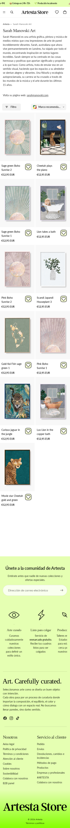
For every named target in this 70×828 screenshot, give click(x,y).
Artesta (39, 819)
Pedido (41, 744)
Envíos (40, 749)
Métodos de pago (46, 762)
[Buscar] (12, 12)
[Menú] (4, 12)
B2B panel (8, 783)
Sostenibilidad (10, 773)
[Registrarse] (62, 590)
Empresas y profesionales (51, 772)
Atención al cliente (13, 758)
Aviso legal (8, 744)
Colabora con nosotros (15, 778)
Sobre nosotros (11, 768)
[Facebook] (5, 718)
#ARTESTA (43, 777)
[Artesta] (35, 12)
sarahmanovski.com (37, 95)
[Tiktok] (17, 718)
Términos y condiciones (16, 753)
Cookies (7, 763)
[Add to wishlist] (28, 167)
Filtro (13, 106)
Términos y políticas (35, 823)
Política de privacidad (14, 749)
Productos (42, 767)
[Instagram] (11, 718)
